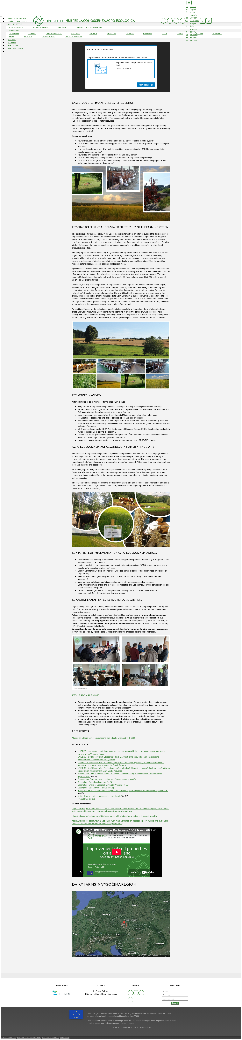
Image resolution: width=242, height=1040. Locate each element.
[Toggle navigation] (1, 16)
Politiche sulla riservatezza (29, 1037)
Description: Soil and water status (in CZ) (96, 787)
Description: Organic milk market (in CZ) (95, 782)
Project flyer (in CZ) (86, 798)
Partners (62, 27)
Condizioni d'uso (8, 1037)
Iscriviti (175, 1003)
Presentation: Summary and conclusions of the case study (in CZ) (107, 779)
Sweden (28, 36)
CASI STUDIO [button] (13, 30)
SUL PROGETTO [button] (15, 24)
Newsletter (64, 1037)
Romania (217, 33)
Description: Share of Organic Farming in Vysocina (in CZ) (103, 784)
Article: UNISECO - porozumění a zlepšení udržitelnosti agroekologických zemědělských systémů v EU (123, 790)
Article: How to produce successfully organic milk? (100, 796)
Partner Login (15, 48)
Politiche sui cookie (50, 1037)
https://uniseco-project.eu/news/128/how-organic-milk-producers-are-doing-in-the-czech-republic (114, 816)
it (189, 2)
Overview (14, 33)
